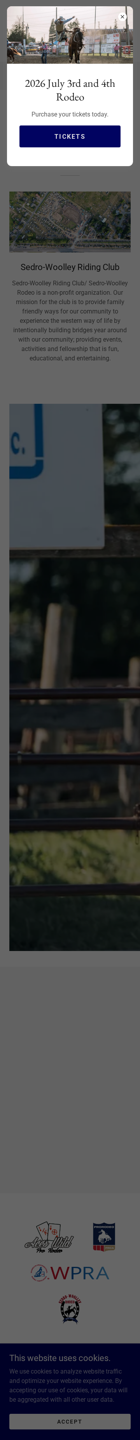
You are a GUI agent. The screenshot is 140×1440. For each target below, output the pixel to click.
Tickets (70, 136)
